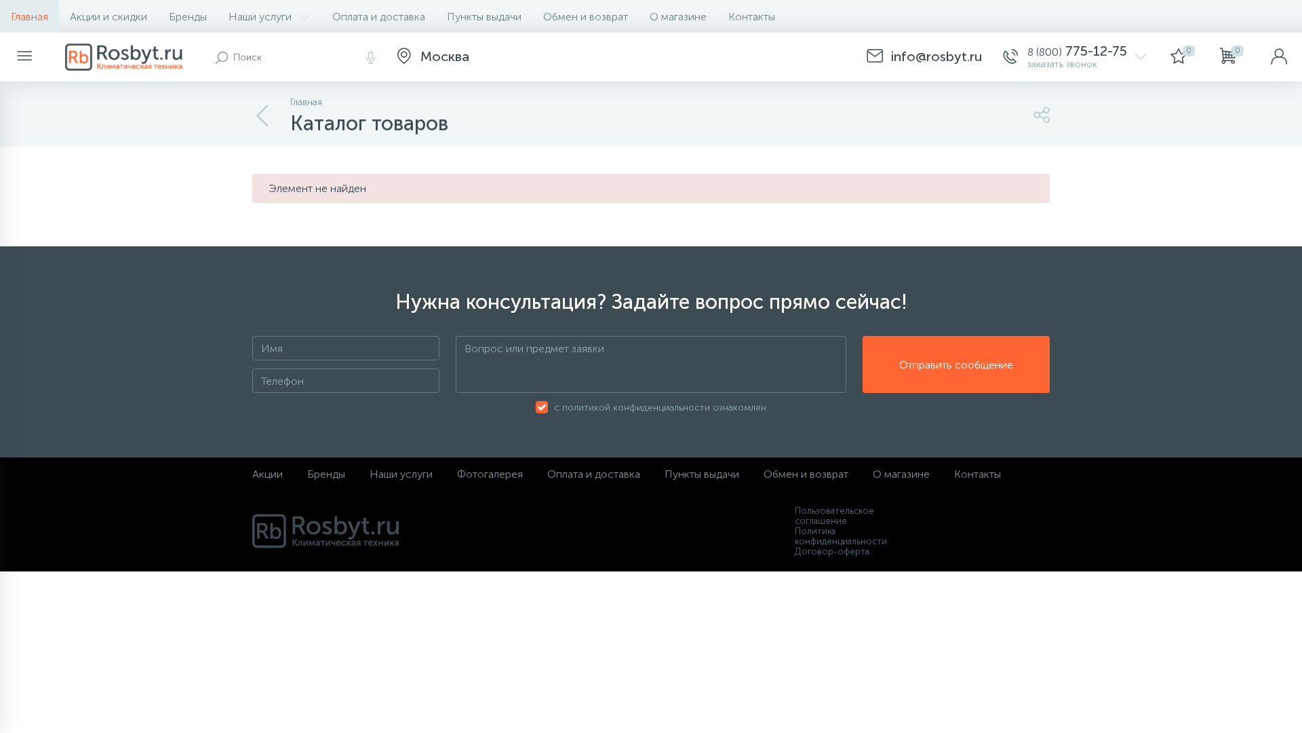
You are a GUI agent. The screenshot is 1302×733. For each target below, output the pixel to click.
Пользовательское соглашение (834, 516)
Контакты (751, 16)
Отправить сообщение (956, 364)
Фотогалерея (490, 474)
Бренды (188, 16)
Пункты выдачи (484, 16)
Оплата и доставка (378, 16)
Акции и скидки (108, 16)
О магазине (678, 16)
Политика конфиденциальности (841, 536)
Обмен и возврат (585, 16)
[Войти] (1279, 57)
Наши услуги (260, 16)
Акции (267, 474)
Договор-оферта (832, 551)
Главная (29, 16)
